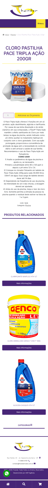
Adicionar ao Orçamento (29, 115)
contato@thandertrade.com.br (23, 464)
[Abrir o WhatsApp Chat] (6, 473)
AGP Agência (30, 473)
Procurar (24, 484)
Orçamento (40, 484)
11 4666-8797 (23, 461)
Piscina (13, 35)
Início (7, 35)
